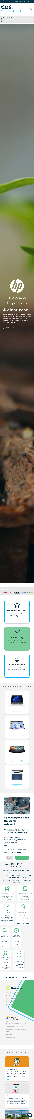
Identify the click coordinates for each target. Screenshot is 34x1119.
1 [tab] (7, 584)
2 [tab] (17, 584)
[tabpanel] (17, 303)
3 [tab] (27, 584)
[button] (9, 327)
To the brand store (9, 327)
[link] (11, 9)
